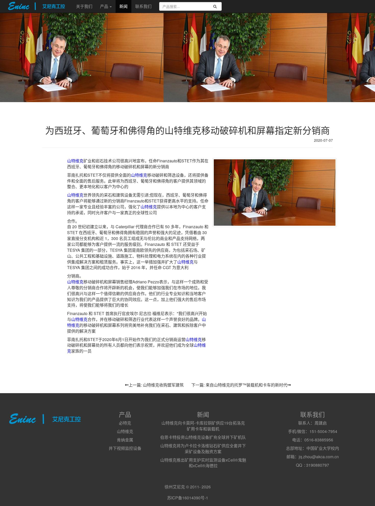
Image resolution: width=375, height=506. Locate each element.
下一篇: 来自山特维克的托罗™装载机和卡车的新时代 (239, 385)
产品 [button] (104, 6)
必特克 (125, 423)
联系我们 (143, 6)
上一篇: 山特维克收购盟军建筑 (156, 385)
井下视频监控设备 (125, 448)
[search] (215, 6)
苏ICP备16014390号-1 (187, 498)
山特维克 (75, 161)
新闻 (123, 6)
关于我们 (84, 6)
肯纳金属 (125, 440)
